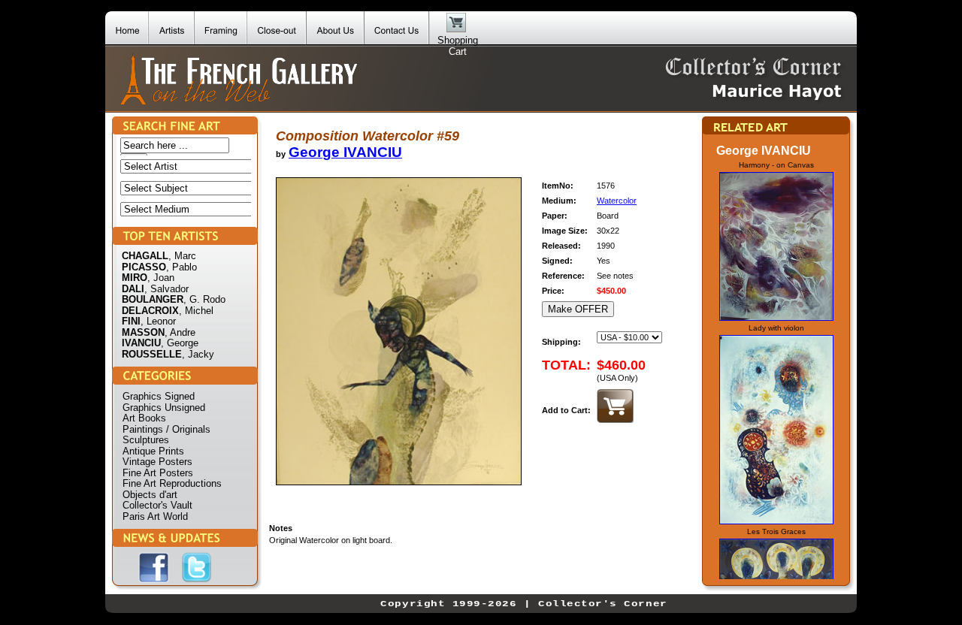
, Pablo (181, 267)
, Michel (196, 310)
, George (179, 343)
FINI (131, 321)
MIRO (134, 277)
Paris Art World (155, 516)
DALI (133, 288)
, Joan (160, 277)
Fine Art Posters (158, 473)
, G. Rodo (204, 299)
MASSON (143, 332)
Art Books (144, 418)
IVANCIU (141, 343)
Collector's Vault (157, 505)
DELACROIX (150, 310)
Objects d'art (150, 494)
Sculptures (146, 439)
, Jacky (198, 354)
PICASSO (144, 267)
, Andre (180, 332)
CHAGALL (145, 255)
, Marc (182, 255)
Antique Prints (153, 451)
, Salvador (166, 288)
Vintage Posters (157, 461)
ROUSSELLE (152, 354)
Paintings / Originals (166, 429)
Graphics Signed (159, 396)
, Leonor (158, 321)
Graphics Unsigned (164, 407)
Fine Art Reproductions (172, 483)
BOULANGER (152, 299)
